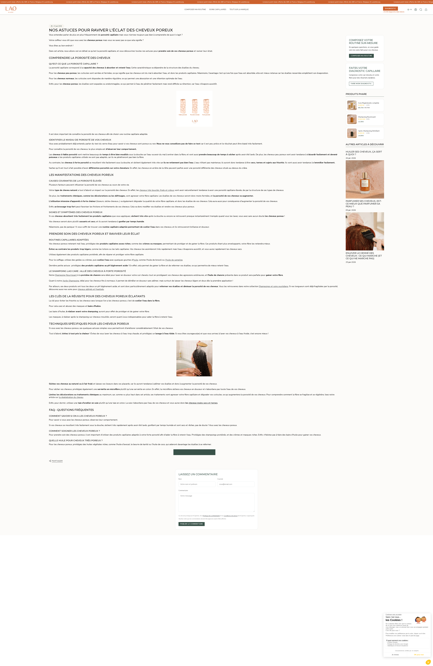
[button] (218, 9)
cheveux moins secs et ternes (203, 403)
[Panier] (426, 9)
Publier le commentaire (191, 524)
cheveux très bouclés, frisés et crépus (156, 190)
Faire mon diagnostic (361, 84)
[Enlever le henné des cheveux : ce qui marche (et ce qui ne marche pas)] (365, 231)
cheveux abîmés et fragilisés (91, 289)
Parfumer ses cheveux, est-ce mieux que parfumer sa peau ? (364, 204)
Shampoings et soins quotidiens (273, 286)
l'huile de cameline (174, 260)
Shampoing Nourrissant (66, 275)
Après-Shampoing (70, 280)
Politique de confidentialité (211, 516)
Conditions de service (230, 516)
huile (135, 260)
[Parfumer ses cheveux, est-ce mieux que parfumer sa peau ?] (365, 179)
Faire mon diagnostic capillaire (194, 452)
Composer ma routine (361, 56)
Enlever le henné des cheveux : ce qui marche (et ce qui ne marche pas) (364, 256)
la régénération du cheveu (71, 397)
